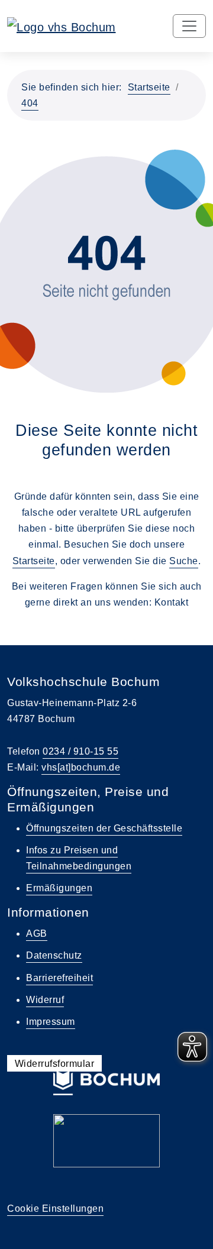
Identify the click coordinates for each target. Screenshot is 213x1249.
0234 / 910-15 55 (80, 751)
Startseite (149, 87)
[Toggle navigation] (189, 26)
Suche (183, 561)
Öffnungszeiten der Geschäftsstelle (104, 828)
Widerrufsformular (55, 1063)
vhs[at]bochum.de (80, 767)
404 (29, 103)
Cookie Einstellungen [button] (55, 1208)
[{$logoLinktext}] (61, 26)
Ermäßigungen (59, 888)
